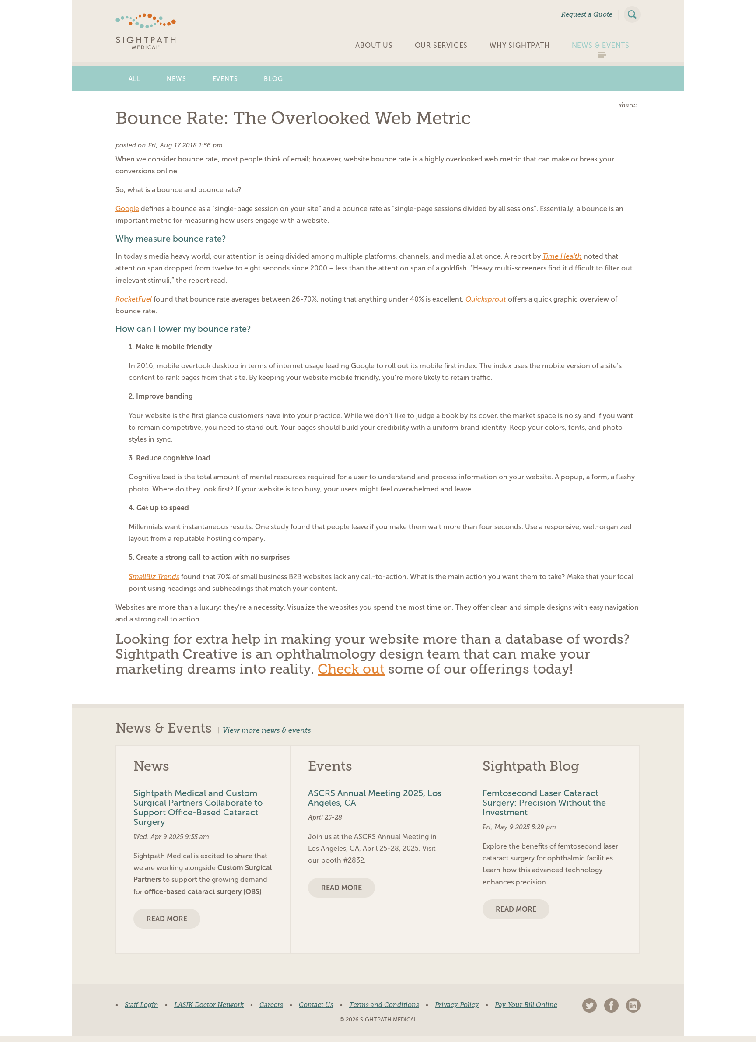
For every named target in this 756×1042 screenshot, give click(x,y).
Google (127, 208)
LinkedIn (633, 1005)
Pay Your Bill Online (526, 1004)
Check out (351, 669)
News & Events (601, 45)
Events (225, 78)
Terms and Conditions (384, 1004)
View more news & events (267, 730)
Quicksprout (486, 299)
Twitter (589, 1005)
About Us (373, 45)
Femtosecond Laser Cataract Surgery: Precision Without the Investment (544, 802)
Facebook (611, 1005)
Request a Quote (586, 14)
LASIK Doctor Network (209, 1004)
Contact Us (316, 1004)
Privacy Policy (457, 1004)
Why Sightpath (520, 45)
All (134, 78)
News (176, 78)
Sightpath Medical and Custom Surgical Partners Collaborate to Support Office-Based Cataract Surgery (197, 807)
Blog (273, 78)
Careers (271, 1004)
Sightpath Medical (146, 31)
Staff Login (141, 1004)
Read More (167, 919)
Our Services (441, 45)
